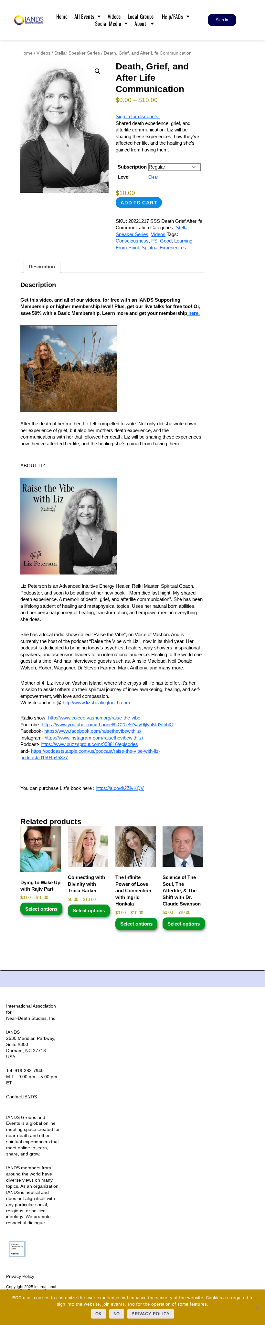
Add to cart (139, 202)
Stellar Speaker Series (77, 53)
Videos (114, 16)
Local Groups (141, 16)
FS (154, 240)
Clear (153, 177)
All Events (84, 16)
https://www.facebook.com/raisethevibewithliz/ (92, 731)
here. (193, 313)
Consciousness (132, 240)
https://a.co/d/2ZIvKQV (120, 788)
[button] (97, 71)
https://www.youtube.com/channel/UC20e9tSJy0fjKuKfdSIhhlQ (108, 724)
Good (166, 240)
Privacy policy (151, 1313)
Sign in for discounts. (138, 116)
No (116, 1313)
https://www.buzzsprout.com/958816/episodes (89, 744)
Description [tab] (42, 266)
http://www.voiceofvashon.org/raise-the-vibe (94, 717)
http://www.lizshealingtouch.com (96, 702)
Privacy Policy (20, 1276)
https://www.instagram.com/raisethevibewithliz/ (94, 737)
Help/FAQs (172, 16)
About (140, 23)
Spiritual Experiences (164, 247)
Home (62, 16)
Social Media (108, 23)
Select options (41, 909)
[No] (257, 1307)
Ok (98, 1313)
